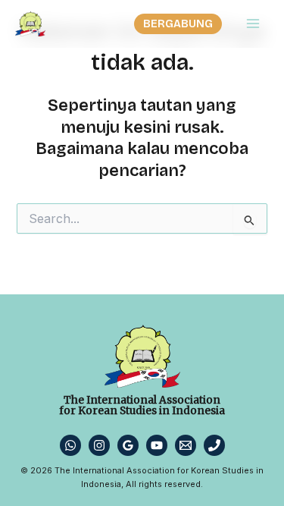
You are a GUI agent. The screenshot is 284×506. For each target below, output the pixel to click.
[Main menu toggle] (253, 23)
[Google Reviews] (128, 445)
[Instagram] (99, 445)
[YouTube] (156, 445)
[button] (178, 24)
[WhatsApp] (70, 445)
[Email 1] (185, 445)
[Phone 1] (214, 445)
